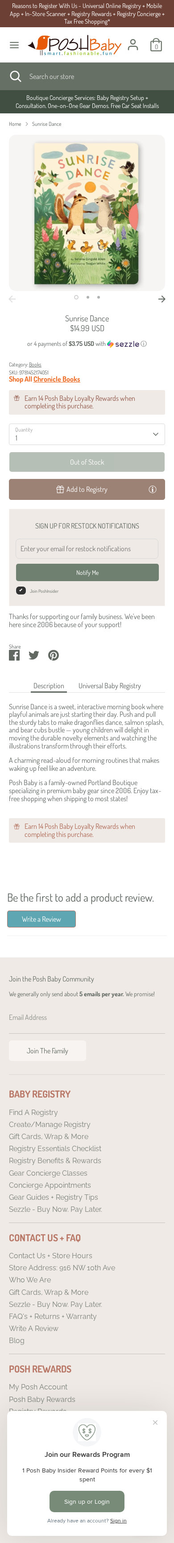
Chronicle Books (56, 378)
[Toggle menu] (14, 45)
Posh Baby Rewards (42, 1399)
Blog (17, 1340)
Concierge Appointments (50, 1185)
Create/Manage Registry (50, 1124)
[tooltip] (152, 489)
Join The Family (47, 1050)
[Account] (133, 39)
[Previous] (12, 299)
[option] (87, 101)
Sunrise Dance (47, 124)
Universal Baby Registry (110, 685)
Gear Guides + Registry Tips (53, 1197)
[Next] (162, 299)
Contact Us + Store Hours (50, 1256)
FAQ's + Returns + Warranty (53, 1316)
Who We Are (30, 1280)
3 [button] (98, 297)
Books (35, 364)
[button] (87, 344)
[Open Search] (15, 76)
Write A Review (33, 1328)
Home (15, 124)
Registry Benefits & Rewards (55, 1160)
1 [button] (76, 297)
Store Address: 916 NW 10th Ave (62, 1268)
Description (48, 685)
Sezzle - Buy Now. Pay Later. (55, 1209)
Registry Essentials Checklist (55, 1148)
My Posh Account (38, 1387)
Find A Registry (33, 1112)
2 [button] (88, 297)
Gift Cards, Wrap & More (48, 1136)
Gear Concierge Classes (48, 1173)
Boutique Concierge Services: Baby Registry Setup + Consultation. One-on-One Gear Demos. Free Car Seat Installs (87, 101)
